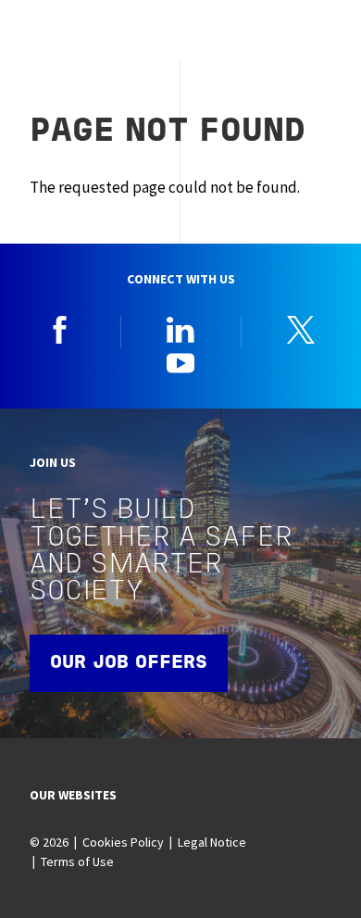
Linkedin (180, 330)
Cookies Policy (123, 842)
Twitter (301, 330)
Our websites (73, 794)
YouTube (180, 362)
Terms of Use (77, 861)
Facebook (60, 330)
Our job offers (128, 663)
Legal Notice (212, 842)
